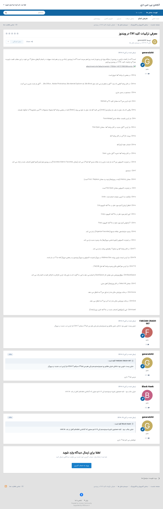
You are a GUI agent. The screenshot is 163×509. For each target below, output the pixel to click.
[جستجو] (6, 13)
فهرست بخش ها (152, 12)
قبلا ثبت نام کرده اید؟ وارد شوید (15, 5)
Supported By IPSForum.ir (82, 505)
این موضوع (15, 12)
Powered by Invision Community (81, 503)
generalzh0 (142, 40)
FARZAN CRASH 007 (147, 322)
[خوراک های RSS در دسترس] (5, 486)
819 (146, 74)
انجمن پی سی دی (150, 5)
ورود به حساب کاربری (81, 465)
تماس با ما (78, 500)
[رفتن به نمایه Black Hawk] (147, 395)
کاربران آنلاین (108, 18)
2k (146, 344)
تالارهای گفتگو (143, 18)
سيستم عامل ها (134, 43)
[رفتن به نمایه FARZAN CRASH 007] (147, 332)
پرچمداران (97, 18)
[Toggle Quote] (132, 361)
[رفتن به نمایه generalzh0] (154, 41)
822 (146, 407)
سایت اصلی (155, 18)
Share (28, 41)
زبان (86, 500)
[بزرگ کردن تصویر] (111, 66)
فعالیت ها (139, 12)
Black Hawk (148, 386)
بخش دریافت (130, 18)
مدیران (119, 18)
